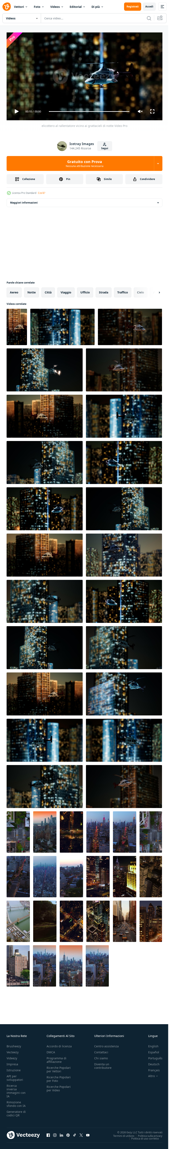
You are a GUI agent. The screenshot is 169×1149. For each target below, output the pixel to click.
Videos (55, 7)
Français (151, 1068)
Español (150, 1050)
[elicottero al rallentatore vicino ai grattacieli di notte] (17, 325)
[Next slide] (152, 291)
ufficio (85, 291)
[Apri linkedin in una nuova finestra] (61, 1133)
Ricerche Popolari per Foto (59, 1077)
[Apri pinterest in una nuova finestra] (68, 1133)
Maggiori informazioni (24, 201)
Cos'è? (41, 193)
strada (103, 291)
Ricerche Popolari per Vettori (59, 1067)
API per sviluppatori (15, 1076)
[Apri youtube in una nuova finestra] (87, 1133)
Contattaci (101, 1050)
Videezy (12, 1056)
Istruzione (14, 1068)
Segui (104, 148)
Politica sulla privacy (147, 1134)
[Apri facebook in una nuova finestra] (48, 1133)
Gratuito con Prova (84, 163)
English (150, 1044)
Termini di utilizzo (120, 1134)
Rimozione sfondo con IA (16, 1102)
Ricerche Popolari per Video (59, 1086)
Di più (96, 7)
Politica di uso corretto (142, 1136)
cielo (140, 291)
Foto (37, 7)
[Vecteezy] (6, 6)
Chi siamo (101, 1056)
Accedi (149, 6)
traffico (122, 291)
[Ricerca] (149, 18)
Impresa (12, 1062)
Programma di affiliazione (56, 1058)
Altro (148, 1074)
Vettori (19, 7)
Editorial (76, 7)
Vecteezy (13, 1050)
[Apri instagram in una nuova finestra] (54, 1133)
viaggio (66, 291)
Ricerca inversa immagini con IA (16, 1089)
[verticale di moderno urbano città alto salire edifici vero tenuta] (151, 875)
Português (152, 1056)
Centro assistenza (106, 1044)
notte (31, 291)
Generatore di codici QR (16, 1111)
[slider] (89, 111)
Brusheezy (14, 1044)
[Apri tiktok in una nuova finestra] (74, 1133)
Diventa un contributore (102, 1064)
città (48, 291)
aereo (14, 291)
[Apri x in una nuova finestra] (81, 1133)
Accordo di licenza (59, 1044)
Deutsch (150, 1062)
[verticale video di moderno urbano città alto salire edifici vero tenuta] (124, 919)
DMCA (51, 1050)
